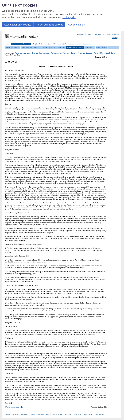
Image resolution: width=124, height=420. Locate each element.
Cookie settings (76, 24)
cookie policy (69, 17)
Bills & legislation (49, 47)
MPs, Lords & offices (40, 44)
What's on (37, 47)
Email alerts (97, 34)
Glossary (16, 414)
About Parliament (56, 44)
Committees (61, 47)
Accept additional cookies (17, 24)
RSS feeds (106, 34)
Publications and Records (60, 53)
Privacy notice (77, 414)
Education (87, 44)
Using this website (57, 414)
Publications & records (75, 47)
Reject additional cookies (49, 24)
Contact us (115, 34)
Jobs (47, 414)
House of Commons (13, 47)
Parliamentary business (21, 44)
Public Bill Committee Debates (104, 53)
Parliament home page (22, 53)
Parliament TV (90, 47)
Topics (104, 47)
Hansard (73, 53)
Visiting (78, 44)
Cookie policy (88, 414)
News (98, 47)
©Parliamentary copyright (14, 407)
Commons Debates (85, 53)
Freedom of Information (37, 414)
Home (8, 44)
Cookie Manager (99, 414)
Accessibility (80, 34)
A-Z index (8, 414)
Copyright (68, 414)
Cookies (89, 34)
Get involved (69, 44)
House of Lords (26, 47)
